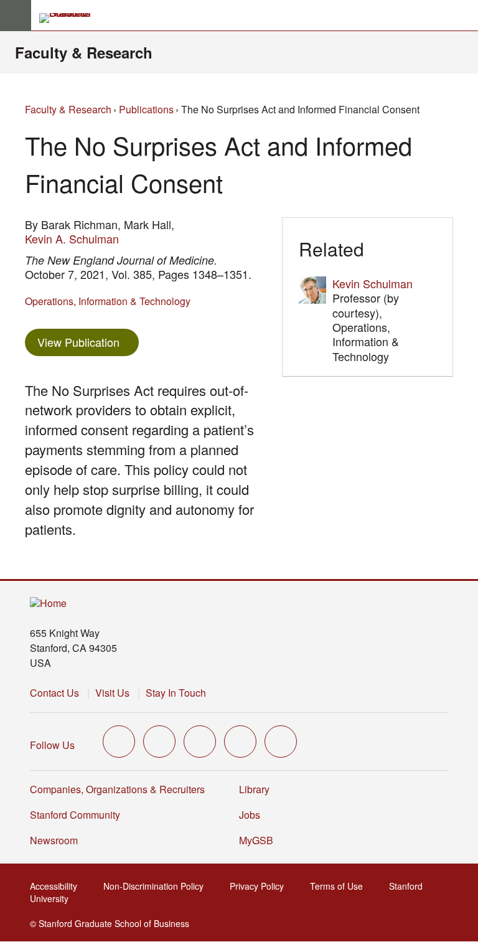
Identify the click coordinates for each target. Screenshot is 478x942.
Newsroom (54, 840)
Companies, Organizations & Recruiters (117, 789)
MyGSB (260, 840)
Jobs (249, 815)
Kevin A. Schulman (72, 238)
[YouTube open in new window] (240, 741)
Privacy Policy (260, 886)
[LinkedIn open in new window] (281, 741)
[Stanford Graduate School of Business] (70, 18)
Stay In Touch (176, 692)
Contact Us (54, 692)
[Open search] (463, 15)
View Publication (88, 341)
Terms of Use (340, 886)
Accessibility (57, 886)
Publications (146, 109)
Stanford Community (75, 815)
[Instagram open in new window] (200, 741)
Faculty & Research (83, 52)
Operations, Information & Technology (107, 301)
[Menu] (15, 15)
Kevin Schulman (372, 283)
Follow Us (52, 745)
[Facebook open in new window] (159, 741)
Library (254, 789)
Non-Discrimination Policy (157, 886)
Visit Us (112, 692)
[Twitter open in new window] (119, 741)
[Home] (48, 603)
